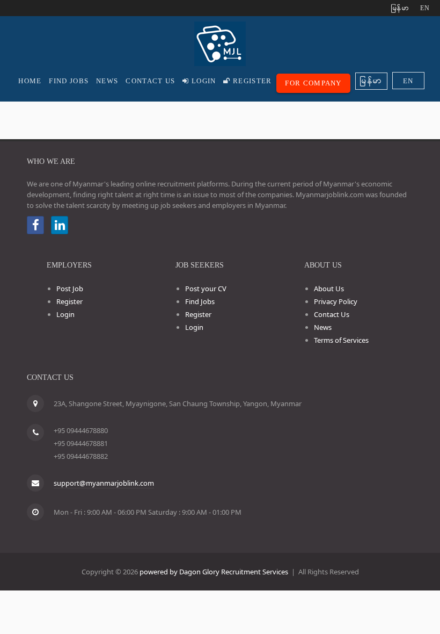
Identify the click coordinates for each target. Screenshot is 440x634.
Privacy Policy (335, 301)
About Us (329, 288)
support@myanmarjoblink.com (104, 483)
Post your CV (205, 288)
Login (202, 81)
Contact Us (150, 81)
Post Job (69, 288)
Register (251, 81)
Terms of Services (341, 340)
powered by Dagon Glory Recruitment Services (214, 572)
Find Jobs (69, 81)
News (107, 81)
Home (29, 81)
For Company (313, 83)
